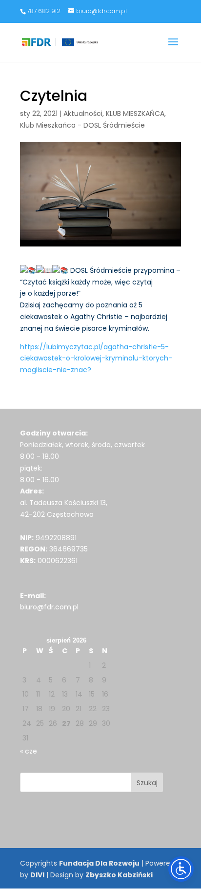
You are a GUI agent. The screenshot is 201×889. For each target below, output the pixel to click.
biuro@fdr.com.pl (49, 607)
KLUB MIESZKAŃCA (135, 113)
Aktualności (82, 113)
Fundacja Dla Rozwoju (99, 863)
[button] (173, 48)
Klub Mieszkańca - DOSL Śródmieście (82, 125)
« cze (28, 751)
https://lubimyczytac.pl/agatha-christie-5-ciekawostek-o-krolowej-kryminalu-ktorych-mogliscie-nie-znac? (96, 358)
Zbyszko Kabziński (119, 875)
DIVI (37, 875)
